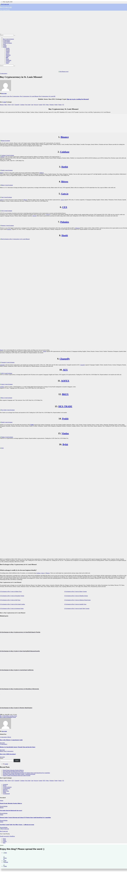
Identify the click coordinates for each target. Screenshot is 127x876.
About (4, 44)
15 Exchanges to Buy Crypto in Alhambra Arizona (76, 595)
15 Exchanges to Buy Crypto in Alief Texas (10, 600)
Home (4, 838)
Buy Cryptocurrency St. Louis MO (47, 96)
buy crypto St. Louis (4, 96)
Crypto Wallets (6, 41)
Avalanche (5, 784)
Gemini (40, 104)
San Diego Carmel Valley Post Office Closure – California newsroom (19, 774)
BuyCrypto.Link (6, 7)
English (4, 47)
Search (1, 758)
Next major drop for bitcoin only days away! (13, 771)
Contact (5, 45)
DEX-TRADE (65, 406)
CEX (12, 104)
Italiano (7, 53)
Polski (7, 63)
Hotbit (64, 166)
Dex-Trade (27, 104)
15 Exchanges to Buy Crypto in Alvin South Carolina (12, 604)
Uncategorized (6, 793)
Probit (56, 104)
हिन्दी (7, 57)
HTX (44, 104)
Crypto (4, 102)
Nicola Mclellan (3, 806)
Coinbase (22, 104)
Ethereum (77, 228)
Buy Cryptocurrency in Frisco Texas (8, 715)
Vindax (60, 104)
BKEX (65, 394)
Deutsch (8, 49)
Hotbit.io (42, 172)
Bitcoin (25, 199)
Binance (2, 104)
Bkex (6, 104)
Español (8, 50)
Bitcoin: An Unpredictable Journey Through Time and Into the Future (17, 747)
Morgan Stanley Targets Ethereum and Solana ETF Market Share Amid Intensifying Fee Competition (26, 772)
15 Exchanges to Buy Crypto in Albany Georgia (75, 591)
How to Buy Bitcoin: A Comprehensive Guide (11, 740)
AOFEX (65, 380)
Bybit (9, 104)
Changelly (17, 104)
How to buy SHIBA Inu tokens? (8, 754)
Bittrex (64, 181)
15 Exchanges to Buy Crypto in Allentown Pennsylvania (77, 600)
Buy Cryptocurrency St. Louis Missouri (29, 96)
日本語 (7, 52)
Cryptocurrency (6, 40)
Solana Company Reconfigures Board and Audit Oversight (16, 775)
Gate (32, 104)
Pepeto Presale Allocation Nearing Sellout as (13, 770)
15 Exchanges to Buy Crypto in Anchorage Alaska (12, 608)
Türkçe (7, 56)
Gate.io (64, 193)
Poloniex (52, 104)
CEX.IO (48, 214)
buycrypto (4, 93)
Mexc (47, 104)
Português (8, 55)
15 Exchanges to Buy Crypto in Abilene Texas (11, 591)
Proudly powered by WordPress (7, 836)
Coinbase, (38, 573)
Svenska (8, 61)
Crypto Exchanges (7, 787)
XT (63, 104)
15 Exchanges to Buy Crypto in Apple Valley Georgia (76, 608)
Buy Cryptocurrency (15, 96)
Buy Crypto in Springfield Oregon (8, 717)
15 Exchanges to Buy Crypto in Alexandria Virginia (12, 595)
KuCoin (36, 104)
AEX (65, 369)
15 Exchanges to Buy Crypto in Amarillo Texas (75, 604)
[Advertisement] (63, 22)
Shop (4, 842)
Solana (4, 792)
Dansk (7, 59)
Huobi (65, 235)
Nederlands (8, 60)
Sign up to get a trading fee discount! (78, 99)
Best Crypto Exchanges (8, 39)
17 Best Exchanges (7, 43)
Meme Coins (3, 751)
